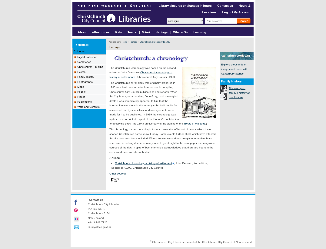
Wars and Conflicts (88, 106)
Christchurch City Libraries (168, 242)
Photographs (85, 81)
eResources (101, 32)
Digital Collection (87, 56)
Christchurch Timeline (90, 66)
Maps (80, 86)
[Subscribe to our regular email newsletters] (76, 227)
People (81, 91)
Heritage (161, 32)
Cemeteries (84, 61)
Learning (199, 32)
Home (124, 42)
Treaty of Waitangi (194, 123)
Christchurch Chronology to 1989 (155, 42)
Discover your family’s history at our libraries (239, 93)
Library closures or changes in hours (185, 5)
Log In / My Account (236, 12)
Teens (132, 32)
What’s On (180, 32)
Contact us (225, 5)
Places (81, 96)
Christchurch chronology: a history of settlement (143, 163)
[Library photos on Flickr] (76, 219)
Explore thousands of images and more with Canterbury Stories (234, 69)
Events (81, 71)
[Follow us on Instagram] (76, 211)
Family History (85, 76)
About (82, 32)
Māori (146, 32)
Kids (118, 32)
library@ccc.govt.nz (99, 226)
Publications (84, 101)
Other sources (117, 173)
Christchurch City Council (217, 242)
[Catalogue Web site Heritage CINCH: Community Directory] (185, 20)
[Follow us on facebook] (76, 202)
